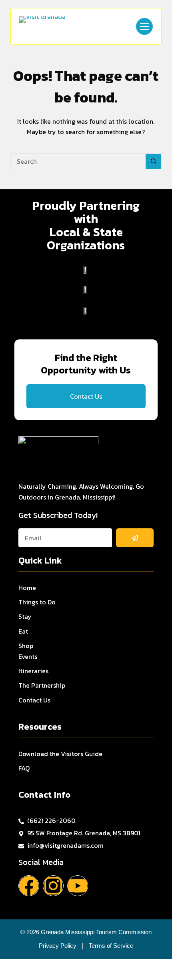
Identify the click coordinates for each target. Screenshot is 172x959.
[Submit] (135, 537)
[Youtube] (77, 885)
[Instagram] (53, 885)
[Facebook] (28, 885)
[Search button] (154, 161)
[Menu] (144, 26)
